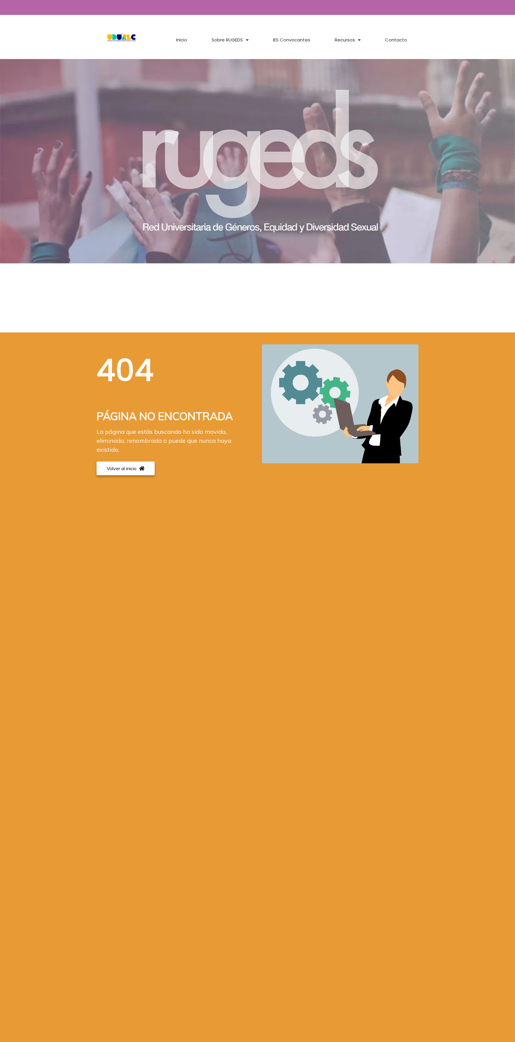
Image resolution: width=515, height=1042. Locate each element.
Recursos (345, 40)
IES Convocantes (291, 40)
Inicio (181, 40)
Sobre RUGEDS (227, 40)
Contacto (396, 40)
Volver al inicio (122, 468)
